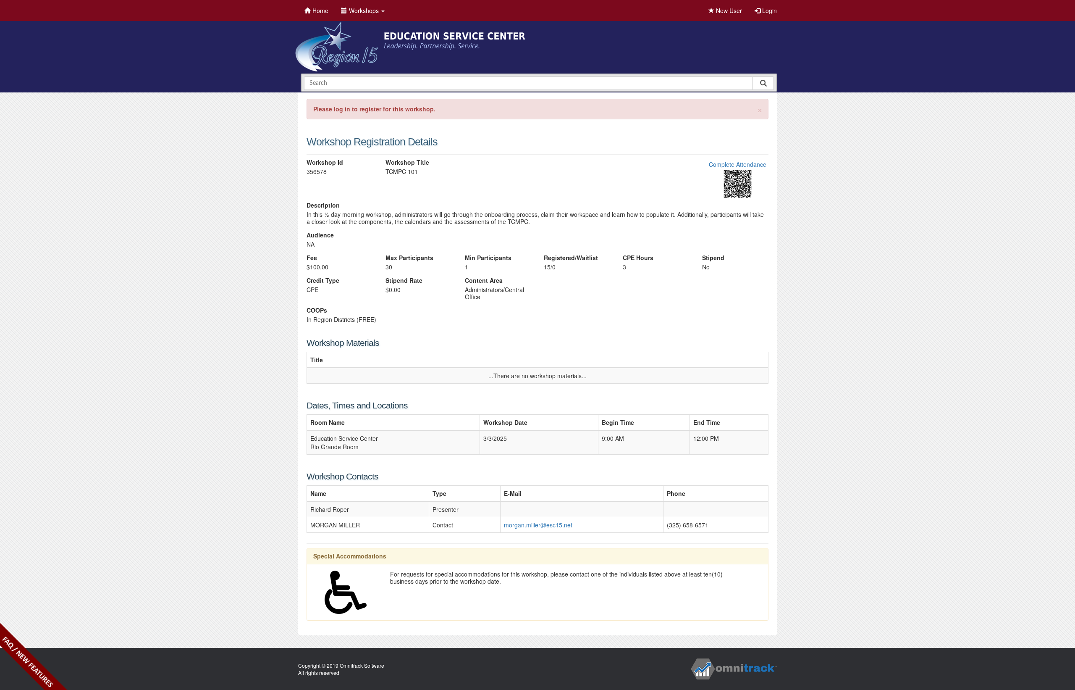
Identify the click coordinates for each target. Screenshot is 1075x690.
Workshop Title (407, 162)
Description (323, 205)
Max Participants (409, 257)
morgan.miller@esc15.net (538, 525)
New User (728, 10)
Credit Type (323, 280)
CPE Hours (638, 257)
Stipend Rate (403, 280)
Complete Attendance (737, 164)
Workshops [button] (364, 10)
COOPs (317, 310)
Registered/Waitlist (571, 257)
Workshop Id (325, 162)
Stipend (713, 257)
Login (768, 10)
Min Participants (488, 257)
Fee (312, 257)
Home (320, 10)
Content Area (484, 280)
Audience (320, 235)
